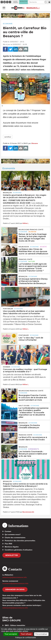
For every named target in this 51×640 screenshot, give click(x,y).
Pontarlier (8, 309)
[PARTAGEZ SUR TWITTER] (10, 49)
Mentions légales (12, 547)
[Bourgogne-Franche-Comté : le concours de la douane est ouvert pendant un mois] (9, 394)
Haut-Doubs (24, 405)
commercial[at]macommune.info (15, 583)
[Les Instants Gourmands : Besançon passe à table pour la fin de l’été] (9, 450)
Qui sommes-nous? (13, 534)
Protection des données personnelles (20, 541)
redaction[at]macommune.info (14, 577)
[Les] (9, 338)
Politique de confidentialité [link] (25, 637)
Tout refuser (26, 634)
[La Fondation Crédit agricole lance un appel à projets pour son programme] (9, 262)
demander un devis (15, 589)
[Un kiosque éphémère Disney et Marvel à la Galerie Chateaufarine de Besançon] (9, 279)
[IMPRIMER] (25, 49)
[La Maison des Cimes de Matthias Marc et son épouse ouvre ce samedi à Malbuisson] (9, 250)
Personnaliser (41, 634)
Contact (8, 531)
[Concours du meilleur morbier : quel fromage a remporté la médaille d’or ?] (25, 355)
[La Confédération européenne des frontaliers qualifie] (9, 408)
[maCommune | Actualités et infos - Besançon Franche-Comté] (17, 7)
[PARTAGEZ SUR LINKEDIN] (15, 49)
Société (43, 247)
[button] (45, 2)
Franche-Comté (25, 259)
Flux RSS (8, 544)
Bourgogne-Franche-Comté (31, 229)
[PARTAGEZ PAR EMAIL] (20, 49)
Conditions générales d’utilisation (18, 550)
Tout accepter (11, 634)
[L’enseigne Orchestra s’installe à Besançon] (9, 426)
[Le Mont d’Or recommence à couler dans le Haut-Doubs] (9, 438)
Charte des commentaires (15, 537)
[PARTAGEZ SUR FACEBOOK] (5, 49)
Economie (7, 24)
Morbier (6, 367)
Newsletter (11, 555)
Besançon (7, 192)
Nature (31, 261)
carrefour (7, 137)
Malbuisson (24, 247)
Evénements (33, 449)
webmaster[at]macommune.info (15, 608)
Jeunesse (32, 232)
